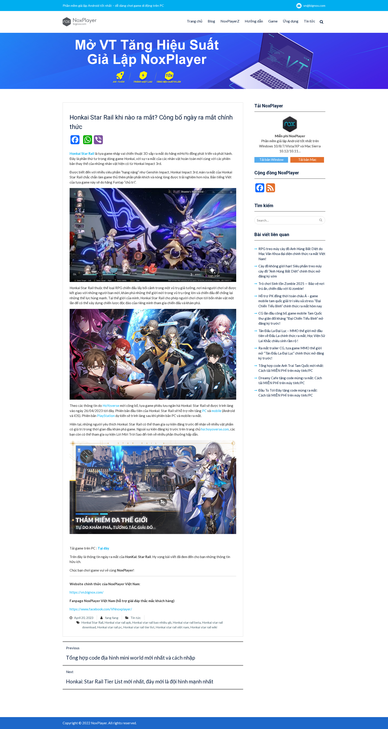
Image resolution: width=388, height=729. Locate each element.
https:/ (74, 592)
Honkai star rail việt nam (172, 627)
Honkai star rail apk (118, 622)
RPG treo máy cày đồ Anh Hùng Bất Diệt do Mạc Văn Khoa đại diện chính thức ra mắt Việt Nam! (291, 254)
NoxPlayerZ (229, 21)
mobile (216, 411)
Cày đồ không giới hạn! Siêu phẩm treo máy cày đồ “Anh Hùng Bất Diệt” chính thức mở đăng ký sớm (290, 271)
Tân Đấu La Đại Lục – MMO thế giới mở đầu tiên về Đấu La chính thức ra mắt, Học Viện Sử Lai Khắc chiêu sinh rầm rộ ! (291, 336)
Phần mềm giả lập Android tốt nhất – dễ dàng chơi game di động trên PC (113, 5)
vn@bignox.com (314, 5)
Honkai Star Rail (92, 622)
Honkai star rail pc (109, 627)
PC (204, 411)
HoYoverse (111, 405)
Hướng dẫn (254, 21)
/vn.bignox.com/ (91, 592)
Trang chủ (194, 21)
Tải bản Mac (307, 159)
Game (273, 21)
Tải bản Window (271, 159)
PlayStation (106, 416)
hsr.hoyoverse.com (215, 429)
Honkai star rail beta (187, 622)
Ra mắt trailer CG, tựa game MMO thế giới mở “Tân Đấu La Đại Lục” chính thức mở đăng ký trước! (291, 353)
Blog (211, 21)
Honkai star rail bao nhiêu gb (152, 622)
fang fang (111, 618)
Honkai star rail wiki (203, 627)
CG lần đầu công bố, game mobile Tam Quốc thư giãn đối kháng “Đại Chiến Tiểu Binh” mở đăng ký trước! (290, 318)
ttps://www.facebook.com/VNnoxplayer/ (101, 609)
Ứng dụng (290, 21)
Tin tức (309, 21)
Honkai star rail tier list (138, 627)
